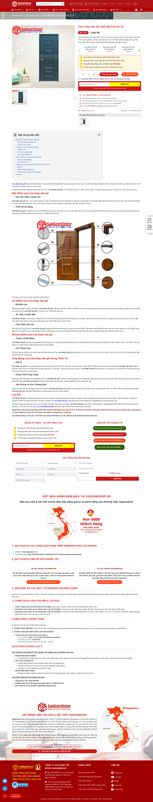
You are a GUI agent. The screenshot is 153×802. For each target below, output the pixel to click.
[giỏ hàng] (136, 9)
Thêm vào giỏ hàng (108, 74)
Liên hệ (127, 4)
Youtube (118, 777)
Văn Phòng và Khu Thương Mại (29, 172)
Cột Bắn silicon (114, 473)
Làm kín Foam (83, 473)
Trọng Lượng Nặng (24, 159)
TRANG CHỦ (17, 15)
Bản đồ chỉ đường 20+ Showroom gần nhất (109, 428)
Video (120, 4)
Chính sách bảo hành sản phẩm (90, 777)
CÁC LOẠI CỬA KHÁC (82, 10)
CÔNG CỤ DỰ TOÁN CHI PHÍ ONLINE (109, 447)
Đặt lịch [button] (149, 222)
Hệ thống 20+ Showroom (96, 106)
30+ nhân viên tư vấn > (111, 106)
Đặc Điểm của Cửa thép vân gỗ (27, 139)
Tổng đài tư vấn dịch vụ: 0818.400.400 (55, 751)
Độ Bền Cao (21, 149)
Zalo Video (119, 789)
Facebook (118, 773)
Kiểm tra (117, 479)
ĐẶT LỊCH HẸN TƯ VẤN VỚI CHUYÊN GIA (108, 440)
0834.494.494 (131, 74)
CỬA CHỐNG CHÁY (61, 10)
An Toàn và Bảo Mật (24, 152)
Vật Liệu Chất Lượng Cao (26, 142)
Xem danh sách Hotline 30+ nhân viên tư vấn (108, 434)
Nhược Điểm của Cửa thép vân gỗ (28, 157)
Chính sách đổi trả (84, 781)
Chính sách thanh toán (86, 772)
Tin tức (113, 4)
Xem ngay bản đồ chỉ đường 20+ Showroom (42, 582)
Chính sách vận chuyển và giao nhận (91, 785)
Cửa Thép (44, 10)
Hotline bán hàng (77, 3)
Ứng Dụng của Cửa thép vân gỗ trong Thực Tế (33, 164)
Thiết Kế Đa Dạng (23, 144)
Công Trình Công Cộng (25, 169)
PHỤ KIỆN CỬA (101, 10)
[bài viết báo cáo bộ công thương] (27, 785)
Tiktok (116, 781)
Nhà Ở (19, 167)
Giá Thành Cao (23, 162)
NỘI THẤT (116, 10)
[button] (5, 781)
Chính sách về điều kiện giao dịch (90, 789)
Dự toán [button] (149, 229)
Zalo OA (118, 785)
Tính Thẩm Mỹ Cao (24, 154)
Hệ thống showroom (93, 3)
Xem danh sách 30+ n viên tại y (108, 582)
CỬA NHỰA (17, 10)
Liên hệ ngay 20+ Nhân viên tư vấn (69, 746)
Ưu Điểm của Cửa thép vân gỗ (27, 147)
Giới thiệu (104, 4)
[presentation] (12, 98)
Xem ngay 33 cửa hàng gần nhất (40, 746)
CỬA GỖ (31, 10)
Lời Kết (18, 174)
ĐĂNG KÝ (125, 84)
